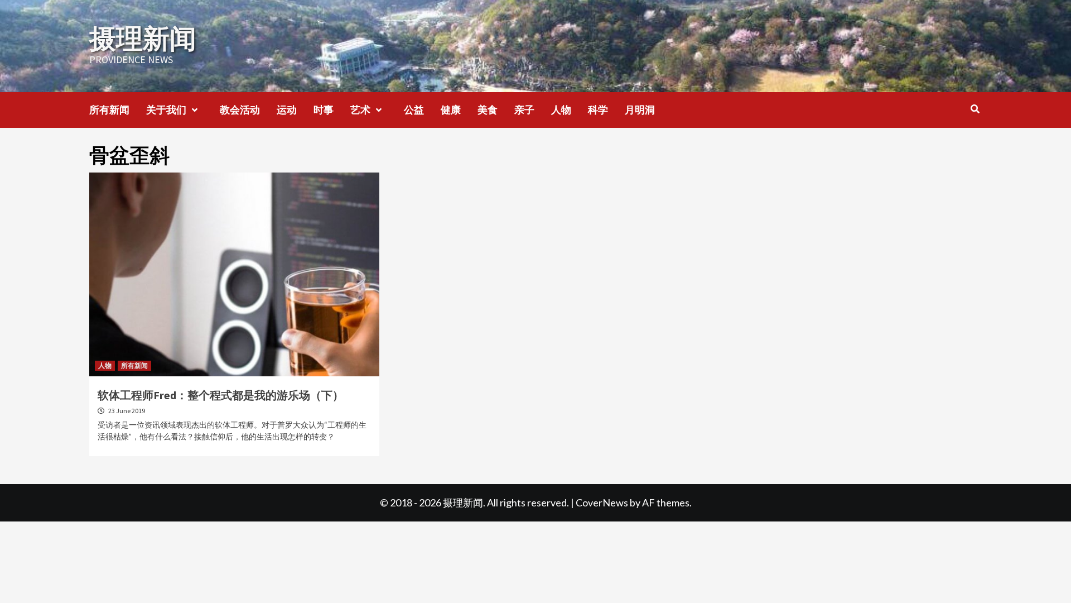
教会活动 (240, 109)
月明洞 (640, 109)
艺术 (360, 109)
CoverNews (602, 502)
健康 (451, 109)
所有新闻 (109, 109)
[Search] (975, 108)
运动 (287, 109)
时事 (323, 109)
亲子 (524, 109)
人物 (561, 109)
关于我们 (166, 109)
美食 (487, 109)
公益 (414, 109)
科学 (598, 109)
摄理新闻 (142, 38)
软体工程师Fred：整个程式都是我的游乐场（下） (221, 395)
